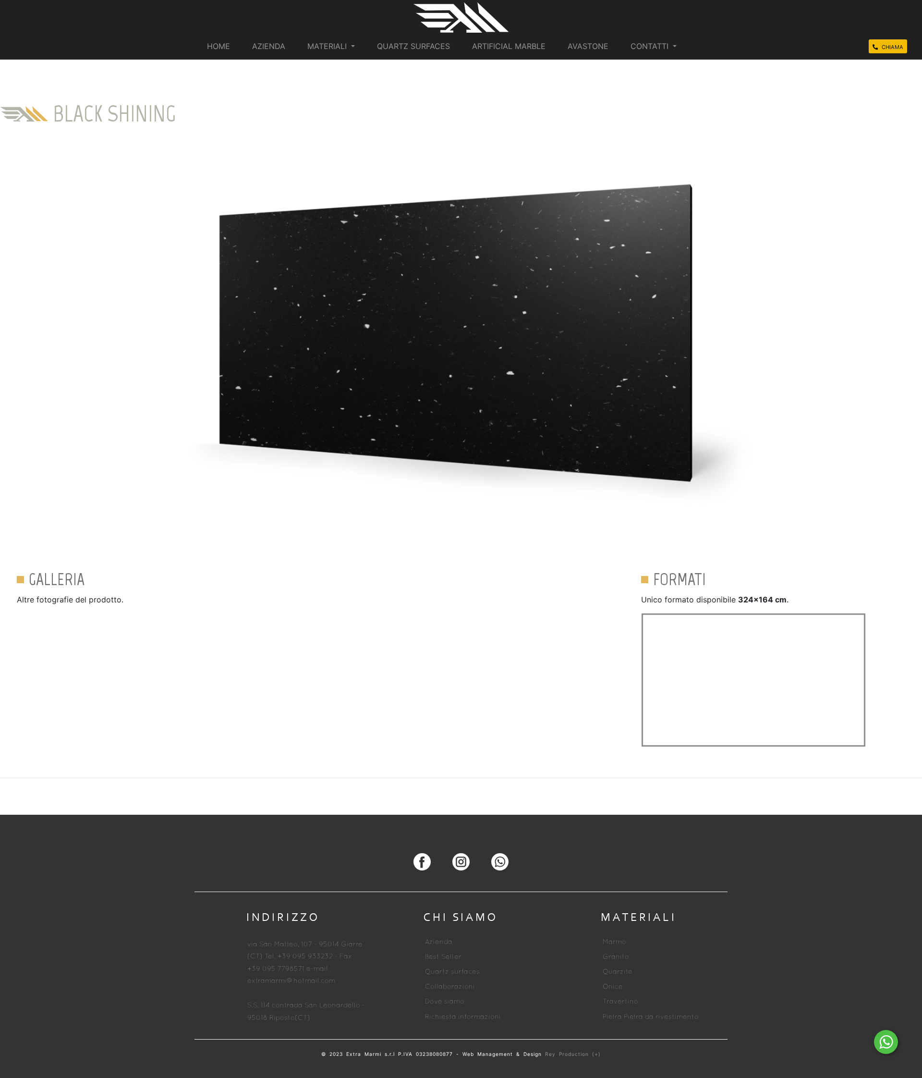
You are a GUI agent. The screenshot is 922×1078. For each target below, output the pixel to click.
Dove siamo (444, 1002)
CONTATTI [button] (651, 46)
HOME (218, 46)
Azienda (438, 942)
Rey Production (568, 1054)
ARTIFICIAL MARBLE (509, 46)
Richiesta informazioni (463, 1017)
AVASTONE (588, 46)
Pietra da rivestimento (661, 1017)
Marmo (614, 942)
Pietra (612, 1017)
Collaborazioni (450, 987)
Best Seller (443, 957)
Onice (613, 987)
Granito (616, 957)
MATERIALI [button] (328, 46)
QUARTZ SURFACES (413, 46)
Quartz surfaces (452, 972)
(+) (596, 1054)
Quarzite (617, 972)
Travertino (620, 1002)
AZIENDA (268, 46)
